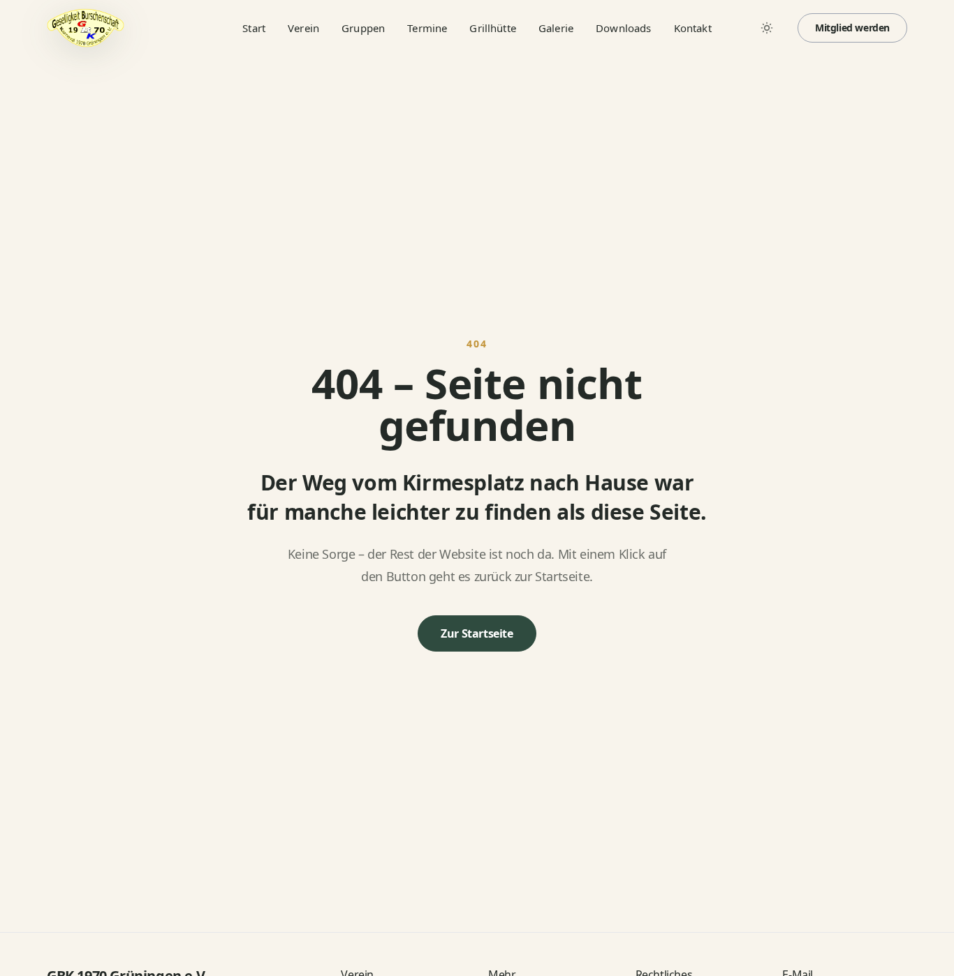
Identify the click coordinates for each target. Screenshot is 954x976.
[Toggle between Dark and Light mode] (767, 28)
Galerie (555, 28)
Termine (427, 28)
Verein (303, 28)
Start (253, 28)
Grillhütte (492, 28)
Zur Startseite (477, 633)
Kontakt (693, 28)
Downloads (623, 28)
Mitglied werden (852, 27)
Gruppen (363, 28)
